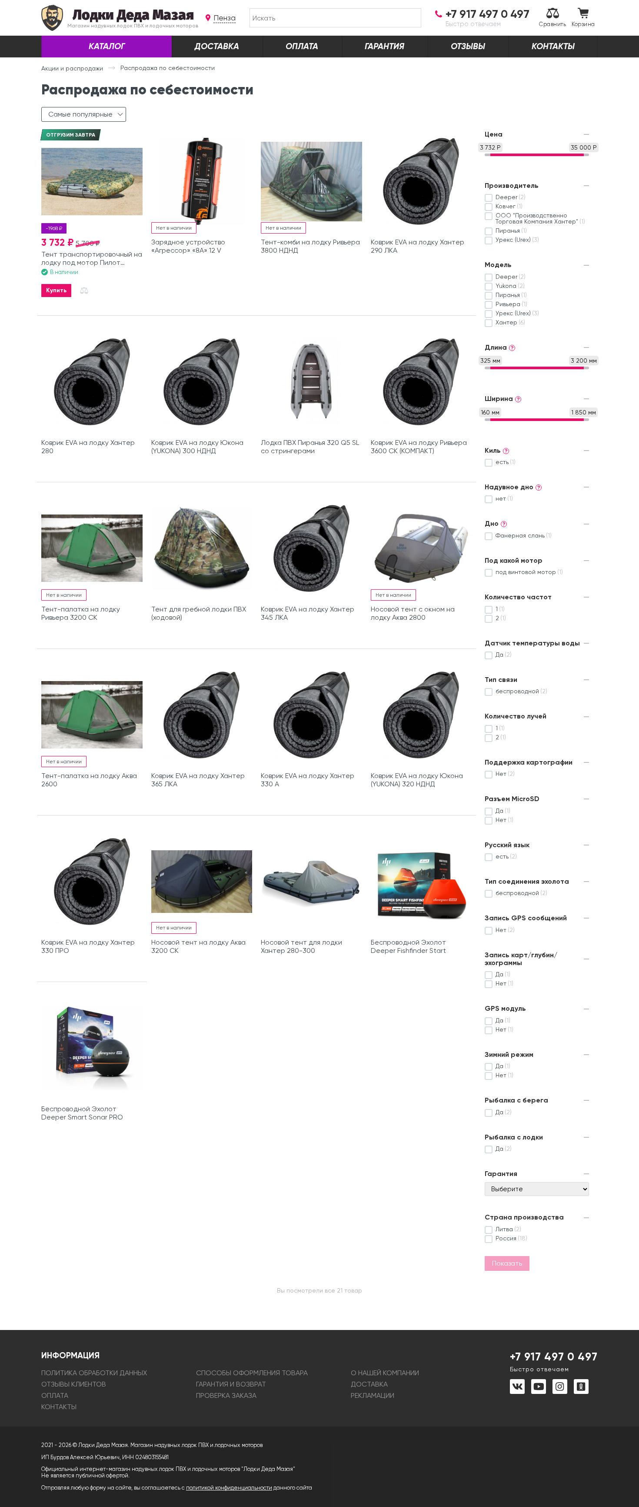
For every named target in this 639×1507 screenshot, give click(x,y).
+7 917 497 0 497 (554, 1361)
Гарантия (384, 46)
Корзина (583, 24)
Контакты (553, 46)
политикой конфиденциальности (229, 1487)
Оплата (302, 46)
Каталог (107, 46)
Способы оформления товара (252, 1373)
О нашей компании (385, 1373)
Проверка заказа (226, 1395)
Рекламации (372, 1395)
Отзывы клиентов (73, 1384)
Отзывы (468, 46)
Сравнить (552, 24)
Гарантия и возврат (231, 1384)
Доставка (217, 46)
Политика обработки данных (94, 1373)
